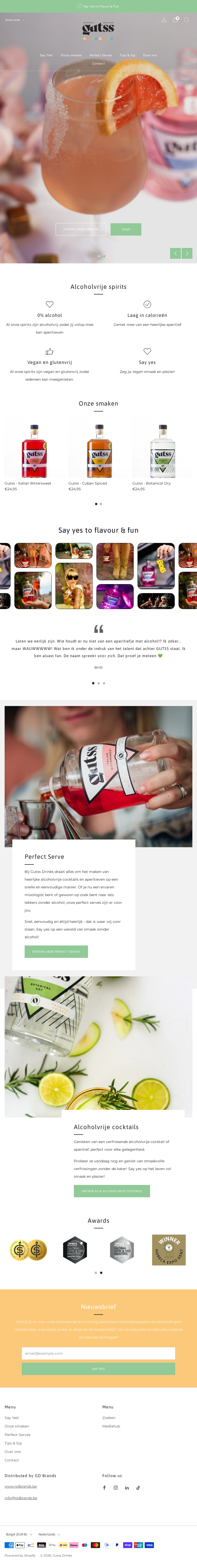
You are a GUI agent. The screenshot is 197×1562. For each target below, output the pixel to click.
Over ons (150, 55)
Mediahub (111, 1426)
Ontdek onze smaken (80, 229)
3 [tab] (104, 683)
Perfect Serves (101, 55)
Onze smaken (71, 55)
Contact (98, 63)
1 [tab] (99, 256)
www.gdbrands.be (21, 1486)
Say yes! (98, 1368)
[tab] (96, 504)
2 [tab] (104, 256)
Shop (126, 229)
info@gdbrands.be (21, 1498)
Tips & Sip (127, 55)
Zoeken (108, 1417)
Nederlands (13, 20)
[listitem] (98, 6)
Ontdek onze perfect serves (56, 951)
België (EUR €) (16, 1534)
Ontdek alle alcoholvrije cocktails (112, 1191)
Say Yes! (46, 55)
